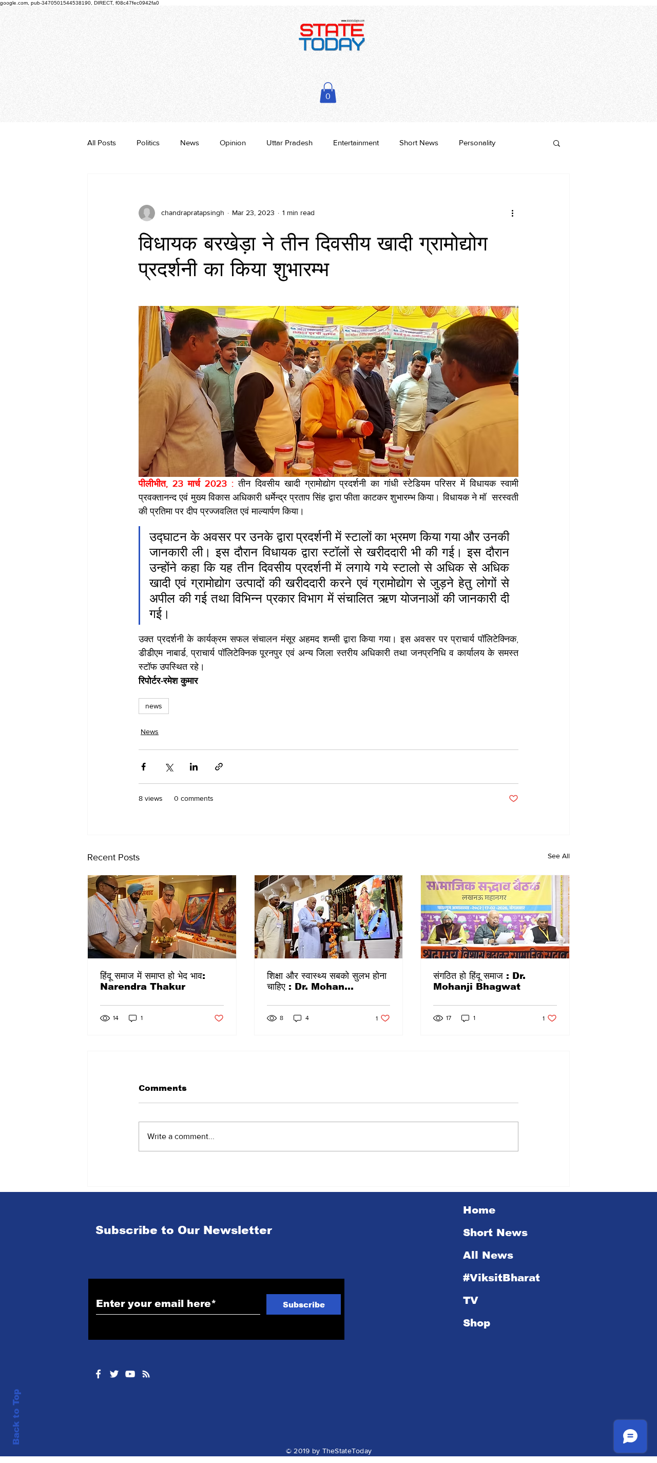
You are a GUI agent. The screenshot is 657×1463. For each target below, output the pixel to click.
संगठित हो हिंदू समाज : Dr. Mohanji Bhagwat (479, 981)
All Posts (101, 142)
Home (479, 1210)
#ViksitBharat (501, 1277)
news (153, 706)
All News (488, 1255)
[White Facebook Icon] (98, 1374)
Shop (476, 1323)
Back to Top (16, 1417)
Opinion (233, 142)
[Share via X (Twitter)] (168, 767)
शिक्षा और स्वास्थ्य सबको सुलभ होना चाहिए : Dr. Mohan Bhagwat (327, 981)
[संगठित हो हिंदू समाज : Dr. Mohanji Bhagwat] (495, 916)
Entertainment (356, 142)
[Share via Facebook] (143, 767)
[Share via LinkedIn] (194, 767)
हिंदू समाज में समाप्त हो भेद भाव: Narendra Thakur (152, 981)
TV (470, 1300)
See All (559, 856)
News (189, 142)
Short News (418, 142)
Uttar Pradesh (289, 142)
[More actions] (512, 213)
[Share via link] (219, 767)
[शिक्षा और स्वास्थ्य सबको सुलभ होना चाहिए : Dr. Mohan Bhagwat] (329, 916)
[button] (328, 92)
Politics (148, 142)
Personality (477, 142)
